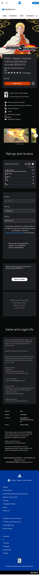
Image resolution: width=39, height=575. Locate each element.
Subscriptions (31, 16)
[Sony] (34, 574)
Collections (13, 16)
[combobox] (19, 201)
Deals (22, 16)
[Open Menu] (2, 3)
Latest (4, 16)
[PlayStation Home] (19, 3)
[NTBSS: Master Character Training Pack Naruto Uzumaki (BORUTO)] (16, 135)
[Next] (36, 135)
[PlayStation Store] (9, 9)
